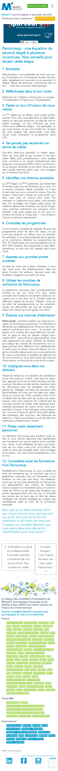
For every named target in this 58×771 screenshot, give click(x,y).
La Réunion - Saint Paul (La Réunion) (24, 709)
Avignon (17, 629)
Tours (19, 689)
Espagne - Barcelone (32, 728)
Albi (52, 622)
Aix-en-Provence (14, 622)
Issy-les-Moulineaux (34, 652)
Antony (37, 625)
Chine (45, 725)
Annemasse (26, 625)
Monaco (10, 738)
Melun (51, 659)
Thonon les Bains (35, 686)
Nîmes (33, 669)
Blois (46, 629)
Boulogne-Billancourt (28, 632)
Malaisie (43, 735)
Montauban (22, 662)
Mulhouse (47, 662)
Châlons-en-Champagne (18, 639)
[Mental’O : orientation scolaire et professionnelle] (13, 6)
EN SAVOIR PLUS (45, 18)
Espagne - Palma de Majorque (21, 732)
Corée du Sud (13, 728)
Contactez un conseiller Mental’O (23, 525)
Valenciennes (29, 689)
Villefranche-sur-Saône (17, 693)
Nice (26, 669)
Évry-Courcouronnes (43, 649)
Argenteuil (47, 625)
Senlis (48, 683)
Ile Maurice (11, 735)
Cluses (51, 642)
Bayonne (27, 629)
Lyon (17, 659)
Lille (49, 656)
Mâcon (24, 659)
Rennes (10, 676)
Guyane (24, 702)
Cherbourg (22, 642)
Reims (50, 672)
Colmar (10, 646)
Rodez (18, 676)
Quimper (27, 672)
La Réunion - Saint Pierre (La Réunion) (25, 712)
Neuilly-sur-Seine (14, 669)
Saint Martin (25, 715)
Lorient (10, 659)
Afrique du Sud (14, 725)
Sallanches (39, 683)
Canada (36, 725)
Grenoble (11, 652)
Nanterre (18, 666)
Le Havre (23, 656)
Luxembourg (31, 735)
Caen (52, 632)
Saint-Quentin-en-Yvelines (19, 683)
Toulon (48, 686)
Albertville (44, 622)
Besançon (38, 629)
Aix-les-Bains (30, 622)
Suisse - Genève (35, 738)
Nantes (28, 666)
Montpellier (35, 662)
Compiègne (21, 646)
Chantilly (10, 642)
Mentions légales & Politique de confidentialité (38, 756)
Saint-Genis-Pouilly (15, 679)
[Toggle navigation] (52, 6)
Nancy (9, 666)
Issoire (20, 652)
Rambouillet (39, 672)
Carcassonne (21, 636)
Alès (8, 625)
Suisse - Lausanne (15, 742)
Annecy (16, 625)
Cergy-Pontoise (46, 636)
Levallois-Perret (37, 656)
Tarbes (22, 686)
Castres (33, 636)
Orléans (42, 669)
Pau (8, 672)
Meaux (43, 659)
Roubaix (26, 676)
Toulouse (10, 689)
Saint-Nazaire (33, 679)
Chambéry (37, 639)
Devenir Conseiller (37, 6)
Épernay (28, 649)
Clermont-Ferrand (38, 642)
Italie (21, 735)
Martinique (11, 715)
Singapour (21, 738)
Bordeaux (11, 632)
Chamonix (49, 639)
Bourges (44, 632)
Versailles (50, 689)
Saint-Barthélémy (41, 715)
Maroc (52, 735)
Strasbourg (11, 686)
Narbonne (38, 666)
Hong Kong (44, 732)
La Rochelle (12, 656)
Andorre (27, 725)
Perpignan (17, 672)
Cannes (10, 636)
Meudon (10, 662)
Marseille (33, 659)
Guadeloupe (12, 702)
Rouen (35, 676)
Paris (49, 669)
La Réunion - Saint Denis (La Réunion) (25, 705)
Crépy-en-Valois (14, 649)
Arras (9, 629)
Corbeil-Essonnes (37, 646)
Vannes (41, 689)
